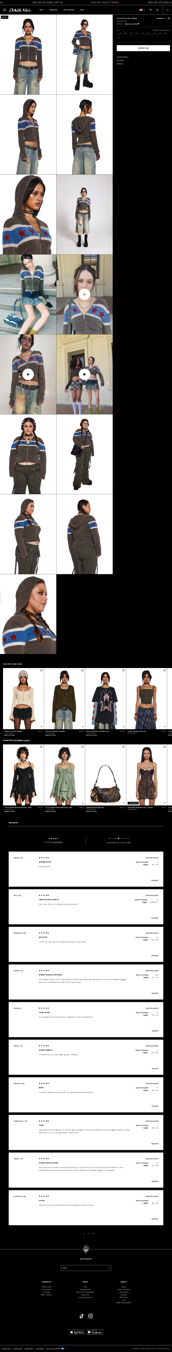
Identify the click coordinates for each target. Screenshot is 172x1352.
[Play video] (84, 294)
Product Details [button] (122, 57)
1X (158, 34)
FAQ (85, 1287)
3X (118, 38)
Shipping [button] (120, 63)
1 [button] (83, 1233)
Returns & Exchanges (85, 1292)
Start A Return (46, 1295)
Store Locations (123, 1289)
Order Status (47, 1287)
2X (164, 34)
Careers (124, 1295)
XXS (118, 34)
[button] (47, 2)
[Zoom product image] (28, 55)
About (123, 1287)
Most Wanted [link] (69, 10)
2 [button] (88, 1233)
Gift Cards (124, 1297)
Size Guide (124, 1292)
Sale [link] (82, 10)
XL (146, 34)
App (123, 1300)
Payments (85, 1295)
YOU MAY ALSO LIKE (12, 664)
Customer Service (85, 1297)
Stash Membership (123, 1302)
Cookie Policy (29, 1348)
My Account (46, 1289)
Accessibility (40, 1348)
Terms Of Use (17, 1348)
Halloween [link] (53, 10)
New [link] (41, 10)
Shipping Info (85, 1289)
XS (124, 34)
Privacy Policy (6, 1348)
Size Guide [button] (120, 60)
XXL (152, 34)
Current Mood (122, 21)
